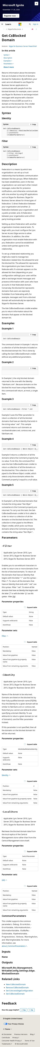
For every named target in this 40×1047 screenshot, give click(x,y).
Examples (7, 61)
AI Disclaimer (7, 1034)
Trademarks (6, 1044)
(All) (3, 880)
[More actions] (36, 29)
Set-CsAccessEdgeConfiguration (19, 990)
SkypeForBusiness (14, 29)
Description (8, 58)
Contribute (6, 1037)
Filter (4, 636)
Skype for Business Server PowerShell (23, 46)
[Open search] (30, 24)
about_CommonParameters (13, 946)
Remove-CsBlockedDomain (17, 987)
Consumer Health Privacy (11, 1041)
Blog (31, 1034)
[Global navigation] (2, 24)
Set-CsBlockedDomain (15, 994)
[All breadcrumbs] (4, 29)
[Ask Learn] (32, 29)
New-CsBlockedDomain (16, 984)
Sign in (35, 24)
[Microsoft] (20, 24)
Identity (5, 775)
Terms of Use (29, 1041)
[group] (20, 131)
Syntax (6, 55)
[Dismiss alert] (36, 3)
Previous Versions (20, 1034)
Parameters (8, 64)
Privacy (15, 1037)
